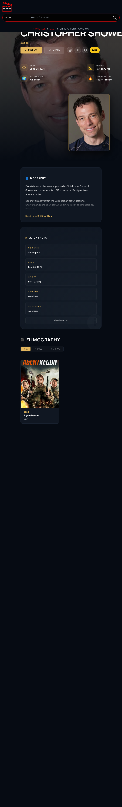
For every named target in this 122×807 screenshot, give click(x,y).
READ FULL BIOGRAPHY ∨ (38, 216)
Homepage (40, 28)
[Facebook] (85, 50)
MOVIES (38, 349)
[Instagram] (70, 50)
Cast (53, 28)
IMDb (94, 50)
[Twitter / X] (78, 50)
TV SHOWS (55, 349)
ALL (26, 349)
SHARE (56, 50)
